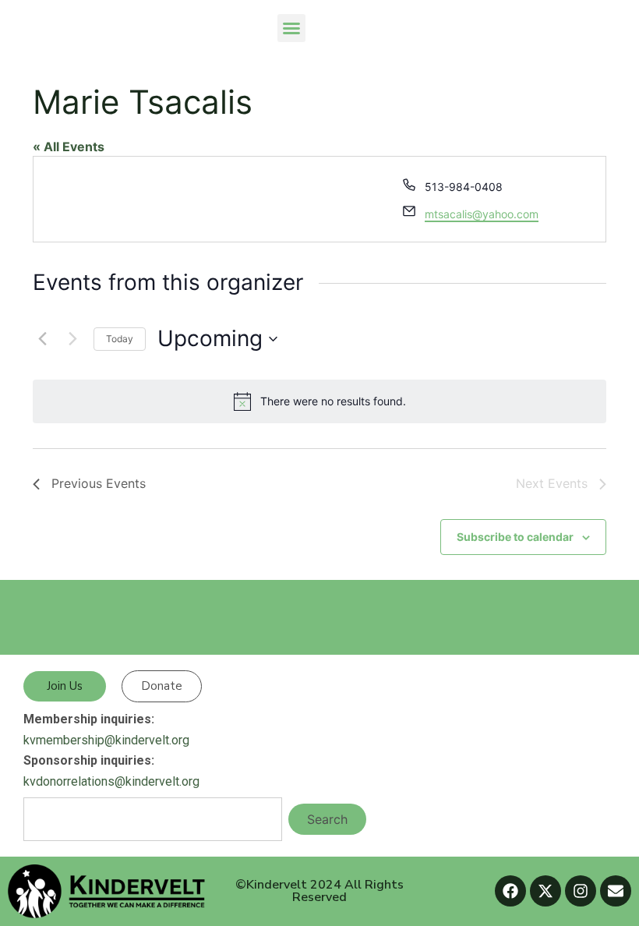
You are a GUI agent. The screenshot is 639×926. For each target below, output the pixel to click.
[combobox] (152, 819)
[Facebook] (510, 891)
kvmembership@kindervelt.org (106, 740)
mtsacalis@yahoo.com (481, 214)
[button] (291, 28)
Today (119, 339)
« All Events (68, 146)
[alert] (319, 401)
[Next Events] (72, 339)
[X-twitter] (545, 891)
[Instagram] (580, 891)
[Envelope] (615, 891)
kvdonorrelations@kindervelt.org (111, 781)
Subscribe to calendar (515, 536)
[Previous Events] (42, 339)
